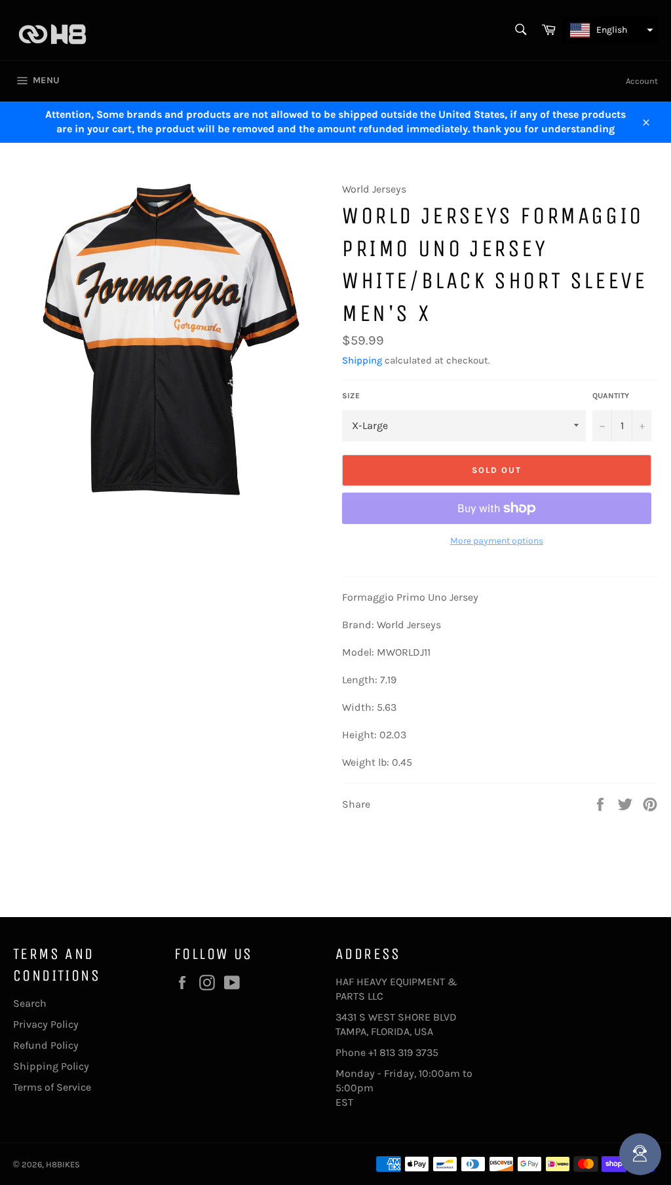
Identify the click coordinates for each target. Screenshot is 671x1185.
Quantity (610, 395)
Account (642, 81)
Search (30, 1003)
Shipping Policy (51, 1066)
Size (351, 395)
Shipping (362, 360)
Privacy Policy (46, 1024)
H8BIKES (63, 1164)
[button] (610, 30)
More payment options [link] (496, 540)
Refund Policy (46, 1045)
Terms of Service (52, 1087)
